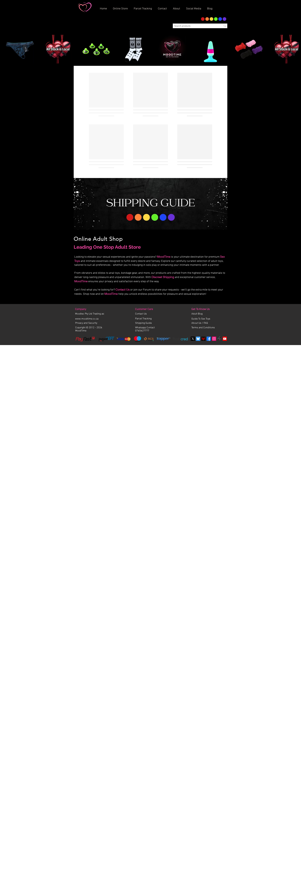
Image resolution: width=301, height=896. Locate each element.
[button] (177, 7)
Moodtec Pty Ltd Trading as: (90, 276)
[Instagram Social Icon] (214, 302)
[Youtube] (225, 302)
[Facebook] (209, 302)
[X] (193, 302)
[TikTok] (219, 302)
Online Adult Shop (98, 201)
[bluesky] (198, 302)
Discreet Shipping (163, 240)
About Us (196, 286)
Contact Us (123, 252)
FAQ (206, 286)
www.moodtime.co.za (86, 281)
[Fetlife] (203, 302)
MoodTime (163, 219)
